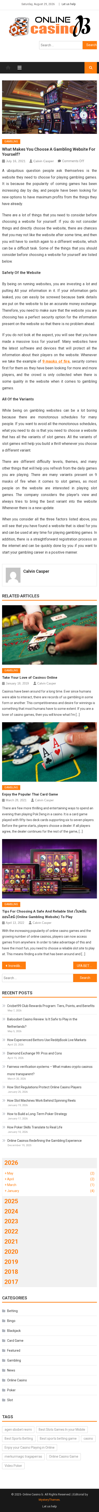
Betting (12, 1311)
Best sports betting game (58, 1438)
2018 (11, 1271)
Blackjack (14, 1331)
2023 (11, 1221)
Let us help (69, 4)
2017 (11, 1281)
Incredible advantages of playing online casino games (17, 966)
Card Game (15, 1340)
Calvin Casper (43, 161)
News (11, 1370)
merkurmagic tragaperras (23, 1456)
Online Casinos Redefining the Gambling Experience (44, 1140)
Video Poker (13, 1466)
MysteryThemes (49, 1499)
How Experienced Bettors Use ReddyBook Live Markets (46, 1040)
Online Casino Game (63, 1456)
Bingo (11, 1321)
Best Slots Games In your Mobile (62, 1429)
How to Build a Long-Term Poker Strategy (37, 1114)
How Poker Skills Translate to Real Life (34, 1127)
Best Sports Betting (19, 1438)
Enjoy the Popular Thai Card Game (30, 794)
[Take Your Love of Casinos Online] (49, 635)
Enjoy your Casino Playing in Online (30, 1447)
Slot (10, 1400)
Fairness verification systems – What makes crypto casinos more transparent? (50, 1070)
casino (88, 1438)
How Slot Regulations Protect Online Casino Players (44, 1087)
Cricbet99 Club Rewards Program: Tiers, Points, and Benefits (51, 1006)
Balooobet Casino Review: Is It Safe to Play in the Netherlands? (42, 1022)
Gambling (11, 141)
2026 (11, 1162)
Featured (13, 1350)
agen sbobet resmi (18, 1429)
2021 (11, 1241)
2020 (11, 1251)
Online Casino (17, 1380)
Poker (11, 1390)
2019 (11, 1261)
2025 (11, 1201)
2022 (11, 1231)
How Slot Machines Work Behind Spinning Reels (41, 1100)
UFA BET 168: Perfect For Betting (87, 966)
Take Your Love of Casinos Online (29, 677)
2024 (11, 1211)
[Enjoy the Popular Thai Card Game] (49, 752)
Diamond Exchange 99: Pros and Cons (34, 1053)
